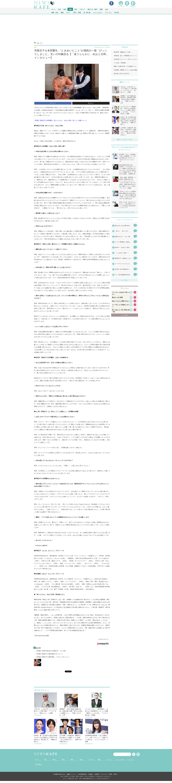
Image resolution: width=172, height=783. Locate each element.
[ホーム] (35, 43)
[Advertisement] (86, 27)
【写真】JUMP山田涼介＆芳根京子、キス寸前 (51, 651)
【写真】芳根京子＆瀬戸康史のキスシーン (49, 654)
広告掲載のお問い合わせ (59, 774)
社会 (59, 9)
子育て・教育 (77, 12)
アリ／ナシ (108, 12)
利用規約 (90, 774)
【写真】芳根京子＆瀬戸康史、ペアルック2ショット (53, 657)
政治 (65, 9)
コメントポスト (97, 12)
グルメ (68, 12)
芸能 (70, 9)
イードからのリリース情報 (105, 774)
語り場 (117, 12)
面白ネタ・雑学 (92, 9)
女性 (75, 9)
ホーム (37, 759)
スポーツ (82, 9)
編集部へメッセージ (72, 774)
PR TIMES (38, 764)
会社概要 (96, 774)
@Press (115, 774)
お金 (106, 9)
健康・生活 (54, 12)
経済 (63, 759)
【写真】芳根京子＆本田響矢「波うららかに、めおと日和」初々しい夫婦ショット (60, 120)
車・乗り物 (87, 12)
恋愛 (101, 9)
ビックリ (109, 759)
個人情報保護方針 (82, 774)
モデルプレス (40, 690)
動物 (62, 12)
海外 (72, 759)
